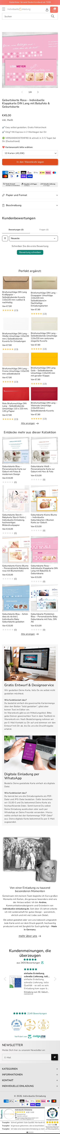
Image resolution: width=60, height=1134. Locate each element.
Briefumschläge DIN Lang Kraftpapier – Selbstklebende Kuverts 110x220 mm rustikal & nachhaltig (14, 297)
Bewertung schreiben (30, 252)
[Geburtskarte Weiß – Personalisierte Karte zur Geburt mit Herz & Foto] (44, 450)
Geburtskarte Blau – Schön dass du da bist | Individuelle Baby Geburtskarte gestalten (15, 617)
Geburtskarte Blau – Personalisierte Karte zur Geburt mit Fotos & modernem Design (14, 470)
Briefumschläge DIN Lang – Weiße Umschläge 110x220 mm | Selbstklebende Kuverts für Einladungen (15, 337)
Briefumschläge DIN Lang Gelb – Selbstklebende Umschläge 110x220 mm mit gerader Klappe (43, 371)
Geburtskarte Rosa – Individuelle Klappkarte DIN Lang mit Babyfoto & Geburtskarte (44, 569)
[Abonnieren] (54, 1057)
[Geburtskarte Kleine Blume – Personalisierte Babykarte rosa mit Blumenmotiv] (15, 549)
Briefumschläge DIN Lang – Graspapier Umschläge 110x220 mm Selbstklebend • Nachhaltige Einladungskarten (44, 299)
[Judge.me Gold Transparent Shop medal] (30, 1024)
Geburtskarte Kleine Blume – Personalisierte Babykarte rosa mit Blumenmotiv (15, 568)
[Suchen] (53, 16)
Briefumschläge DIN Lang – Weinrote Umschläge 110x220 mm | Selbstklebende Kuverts (44, 406)
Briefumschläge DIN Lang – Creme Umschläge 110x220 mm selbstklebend (15, 371)
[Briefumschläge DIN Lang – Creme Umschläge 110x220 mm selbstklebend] (15, 359)
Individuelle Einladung (34, 1096)
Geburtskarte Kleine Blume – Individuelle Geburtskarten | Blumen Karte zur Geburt (44, 518)
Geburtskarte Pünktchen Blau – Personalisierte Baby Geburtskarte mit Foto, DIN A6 (44, 617)
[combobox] (30, 16)
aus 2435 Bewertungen (28, 962)
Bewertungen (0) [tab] (16, 229)
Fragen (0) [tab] (44, 229)
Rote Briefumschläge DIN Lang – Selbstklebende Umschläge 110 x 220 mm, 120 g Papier (15, 407)
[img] (30, 959)
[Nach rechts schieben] (38, 92)
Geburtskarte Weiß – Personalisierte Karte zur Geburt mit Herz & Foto (43, 469)
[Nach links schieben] (22, 92)
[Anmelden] (47, 10)
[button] (5, 9)
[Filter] (5, 238)
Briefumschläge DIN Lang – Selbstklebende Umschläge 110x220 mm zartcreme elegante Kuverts (44, 337)
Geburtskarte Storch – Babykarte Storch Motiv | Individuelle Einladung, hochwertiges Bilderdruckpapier (14, 520)
